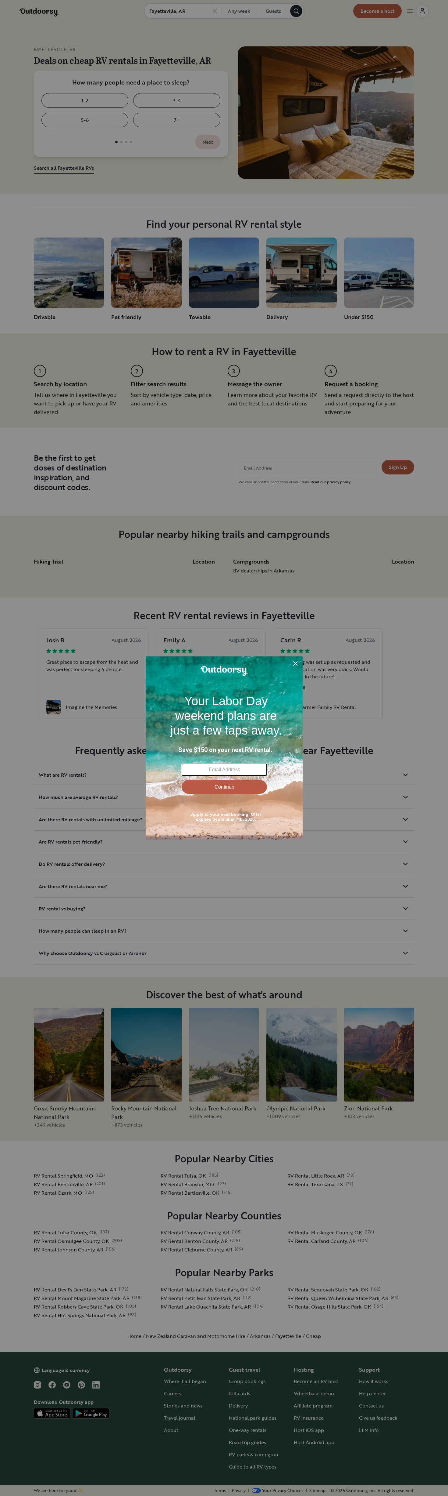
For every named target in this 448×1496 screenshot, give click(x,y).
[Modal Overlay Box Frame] (224, 748)
